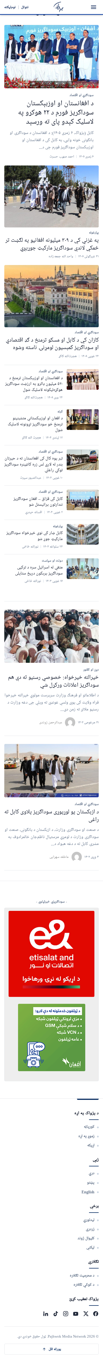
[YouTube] (76, 1314)
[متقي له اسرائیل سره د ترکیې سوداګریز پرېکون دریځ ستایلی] (83, 568)
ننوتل (25, 7)
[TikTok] (56, 1314)
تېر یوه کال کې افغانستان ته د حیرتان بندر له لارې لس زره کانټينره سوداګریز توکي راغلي (33, 464)
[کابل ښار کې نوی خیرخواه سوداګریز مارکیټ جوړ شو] (83, 534)
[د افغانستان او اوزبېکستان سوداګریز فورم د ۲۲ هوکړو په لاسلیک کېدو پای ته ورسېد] (51, 56)
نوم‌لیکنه (10, 7)
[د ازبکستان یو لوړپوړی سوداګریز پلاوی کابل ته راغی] (51, 770)
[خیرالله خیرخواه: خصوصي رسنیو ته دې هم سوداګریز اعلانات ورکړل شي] (51, 636)
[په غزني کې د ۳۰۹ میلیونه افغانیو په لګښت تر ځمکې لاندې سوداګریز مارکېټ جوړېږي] (51, 196)
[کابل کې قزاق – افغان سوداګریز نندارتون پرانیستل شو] (83, 500)
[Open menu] (93, 7)
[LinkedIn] (46, 1314)
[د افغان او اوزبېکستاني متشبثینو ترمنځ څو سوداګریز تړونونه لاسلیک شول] (83, 419)
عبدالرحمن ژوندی (50, 722)
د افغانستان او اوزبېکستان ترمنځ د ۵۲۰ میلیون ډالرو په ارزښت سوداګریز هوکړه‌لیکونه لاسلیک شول (34, 384)
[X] (86, 1314)
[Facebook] (96, 1314)
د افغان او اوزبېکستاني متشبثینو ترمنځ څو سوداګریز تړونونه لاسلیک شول (35, 424)
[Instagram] (66, 1314)
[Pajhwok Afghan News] (58, 7)
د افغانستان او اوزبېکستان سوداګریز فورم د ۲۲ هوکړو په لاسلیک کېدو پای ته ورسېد (56, 113)
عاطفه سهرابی (59, 857)
